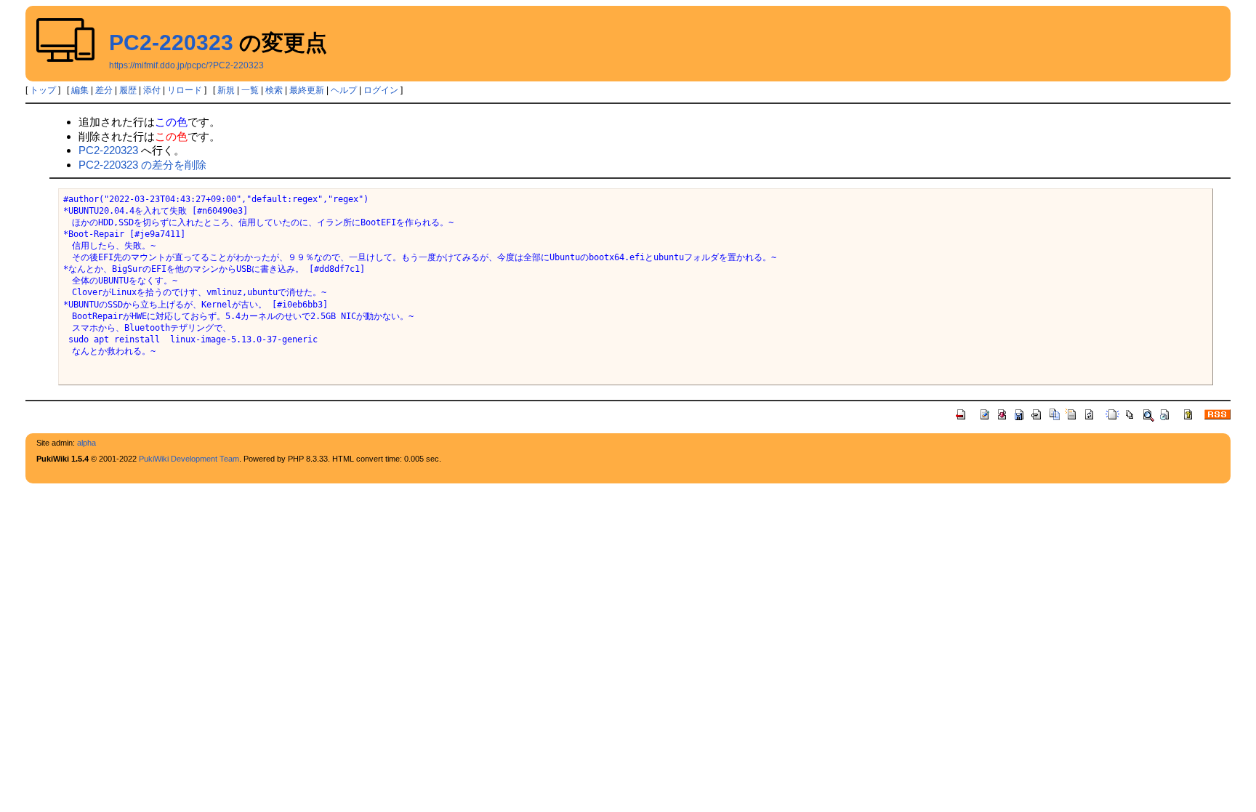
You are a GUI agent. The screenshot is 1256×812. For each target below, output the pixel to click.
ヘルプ (344, 90)
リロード (184, 90)
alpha (86, 442)
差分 (104, 90)
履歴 (128, 90)
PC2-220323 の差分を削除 (142, 164)
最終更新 (306, 90)
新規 (226, 90)
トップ (43, 90)
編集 (80, 90)
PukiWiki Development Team (189, 458)
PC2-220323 (171, 43)
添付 (152, 90)
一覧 (250, 90)
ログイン (380, 90)
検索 (274, 90)
